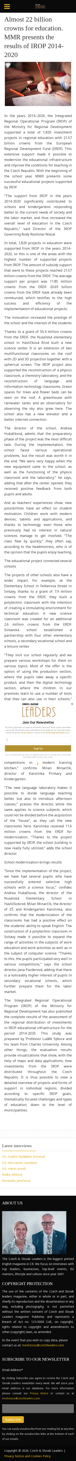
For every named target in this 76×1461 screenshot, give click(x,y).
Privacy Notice (26, 733)
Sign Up (38, 748)
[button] (38, 722)
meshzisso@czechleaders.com (57, 733)
